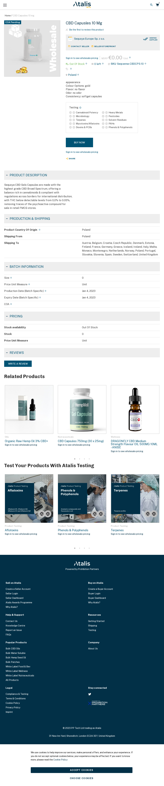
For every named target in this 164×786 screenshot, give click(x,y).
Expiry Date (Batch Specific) (21, 297)
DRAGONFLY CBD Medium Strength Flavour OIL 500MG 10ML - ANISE (134, 444)
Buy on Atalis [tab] (95, 582)
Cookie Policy (13, 703)
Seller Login (12, 593)
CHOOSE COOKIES (82, 778)
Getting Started (96, 621)
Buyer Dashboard (97, 598)
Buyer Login (94, 593)
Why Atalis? (12, 607)
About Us (93, 648)
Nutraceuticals (66, 437)
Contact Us (11, 621)
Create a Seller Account (18, 589)
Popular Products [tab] (16, 642)
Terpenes (117, 530)
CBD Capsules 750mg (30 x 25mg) (81, 441)
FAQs (8, 634)
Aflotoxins (11, 530)
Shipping (92, 625)
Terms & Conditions (16, 698)
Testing (92, 630)
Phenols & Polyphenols (73, 530)
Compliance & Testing (17, 694)
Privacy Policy (13, 707)
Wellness (115, 437)
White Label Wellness (17, 671)
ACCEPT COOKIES (81, 770)
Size (6, 277)
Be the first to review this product (86, 29)
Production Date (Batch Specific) (24, 291)
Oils (7, 437)
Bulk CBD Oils (13, 648)
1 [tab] (74, 459)
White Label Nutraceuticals (20, 675)
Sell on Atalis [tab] (13, 582)
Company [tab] (93, 642)
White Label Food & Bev (18, 666)
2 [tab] (79, 459)
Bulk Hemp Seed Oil (16, 657)
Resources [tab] (94, 614)
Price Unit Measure (15, 284)
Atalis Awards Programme (19, 602)
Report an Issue (14, 630)
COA (6, 304)
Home (8, 15)
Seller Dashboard (14, 598)
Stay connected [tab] (97, 687)
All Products (12, 680)
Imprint (9, 712)
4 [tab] (89, 459)
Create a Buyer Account (100, 589)
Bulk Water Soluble (15, 653)
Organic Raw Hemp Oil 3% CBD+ (26, 441)
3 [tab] (84, 459)
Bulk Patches (13, 662)
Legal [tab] (9, 687)
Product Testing (13, 526)
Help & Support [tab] (15, 614)
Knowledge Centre (15, 625)
